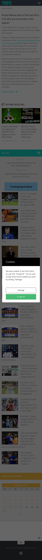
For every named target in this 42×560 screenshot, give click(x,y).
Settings (21, 290)
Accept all (21, 297)
